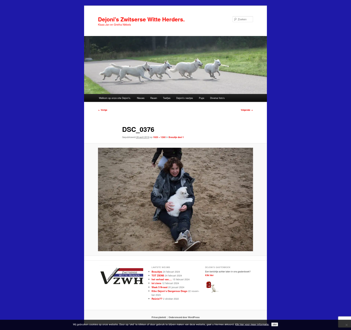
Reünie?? (157, 298)
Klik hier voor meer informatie (252, 324)
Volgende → (247, 110)
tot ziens (156, 283)
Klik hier (209, 275)
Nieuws (141, 98)
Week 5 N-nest (159, 287)
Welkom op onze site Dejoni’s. (115, 98)
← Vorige (102, 110)
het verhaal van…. (162, 279)
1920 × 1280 (159, 137)
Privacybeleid (159, 317)
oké (275, 324)
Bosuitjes (157, 271)
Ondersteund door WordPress (184, 317)
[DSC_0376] (175, 199)
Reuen (153, 98)
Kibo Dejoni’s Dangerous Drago (169, 291)
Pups (201, 98)
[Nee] (346, 325)
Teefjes (167, 98)
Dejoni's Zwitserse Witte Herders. (141, 19)
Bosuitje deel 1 (176, 137)
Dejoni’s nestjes (184, 98)
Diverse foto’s (217, 98)
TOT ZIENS (158, 275)
